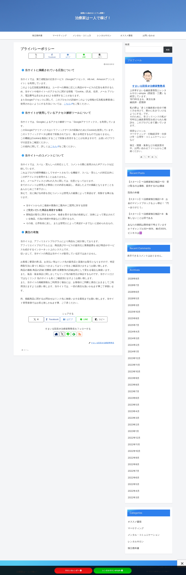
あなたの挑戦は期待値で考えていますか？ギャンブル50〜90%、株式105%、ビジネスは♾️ (148, 228)
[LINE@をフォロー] (67, 334)
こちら (67, 103)
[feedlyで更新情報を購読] (73, 334)
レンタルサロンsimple (111, 570)
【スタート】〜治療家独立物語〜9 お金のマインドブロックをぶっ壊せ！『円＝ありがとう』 (148, 203)
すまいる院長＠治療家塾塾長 (148, 85)
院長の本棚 (133, 192)
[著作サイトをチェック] (56, 334)
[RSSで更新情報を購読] (79, 334)
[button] (99, 56)
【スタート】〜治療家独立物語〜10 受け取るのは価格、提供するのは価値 (148, 183)
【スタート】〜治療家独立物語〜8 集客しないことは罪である (148, 216)
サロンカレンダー (72, 570)
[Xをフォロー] (62, 334)
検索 (127, 44)
